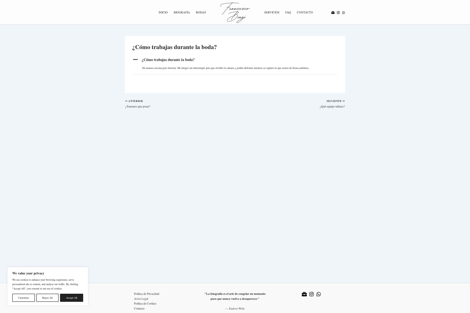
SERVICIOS (271, 12)
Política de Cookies (145, 303)
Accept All (71, 297)
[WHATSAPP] (343, 12)
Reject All (47, 297)
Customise (23, 297)
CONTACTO (305, 12)
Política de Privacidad (146, 294)
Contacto (139, 308)
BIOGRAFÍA (182, 12)
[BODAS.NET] (333, 12)
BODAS (201, 12)
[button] (235, 60)
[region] (47, 286)
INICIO (163, 12)
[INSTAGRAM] (338, 12)
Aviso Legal (141, 299)
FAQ (288, 12)
